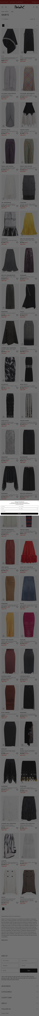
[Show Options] (37, 509)
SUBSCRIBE (19, 513)
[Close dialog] (38, 501)
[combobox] (29, 509)
